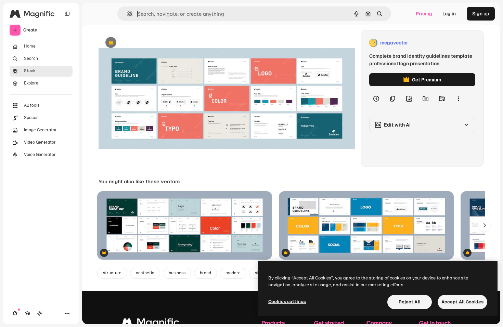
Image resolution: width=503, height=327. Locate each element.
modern (233, 273)
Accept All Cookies (462, 302)
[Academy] (27, 313)
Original (142, 43)
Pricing (424, 14)
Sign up (480, 14)
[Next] (484, 225)
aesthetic (145, 273)
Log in (449, 14)
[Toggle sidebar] (67, 13)
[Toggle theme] (39, 313)
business (177, 273)
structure (112, 273)
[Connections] (15, 313)
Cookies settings (287, 301)
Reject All (410, 302)
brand (205, 273)
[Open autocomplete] (127, 13)
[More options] (458, 98)
